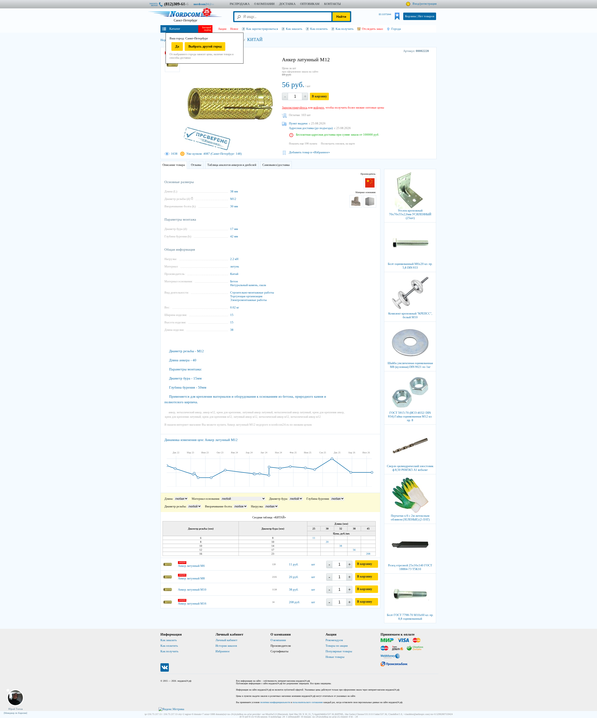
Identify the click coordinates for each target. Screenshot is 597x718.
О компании (278, 640)
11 (313, 538)
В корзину (319, 96)
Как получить (169, 651)
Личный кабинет (226, 640)
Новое (234, 29)
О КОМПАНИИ (264, 4)
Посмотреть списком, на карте (338, 143)
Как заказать (168, 640)
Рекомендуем (334, 640)
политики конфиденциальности (275, 702)
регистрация (428, 3)
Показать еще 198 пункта (303, 143)
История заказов (226, 645)
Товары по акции (337, 645)
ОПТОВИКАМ (309, 4)
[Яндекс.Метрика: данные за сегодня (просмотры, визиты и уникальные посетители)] (171, 709)
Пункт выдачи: (298, 123)
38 (340, 545)
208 (368, 553)
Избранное (222, 651)
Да (177, 46)
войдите (318, 107)
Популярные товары (339, 651)
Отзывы (196, 165)
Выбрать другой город (205, 46)
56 (354, 549)
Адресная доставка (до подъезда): (311, 128)
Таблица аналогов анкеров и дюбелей (231, 165)
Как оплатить (169, 645)
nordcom (207, 4)
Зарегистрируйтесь (294, 107)
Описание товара (174, 165)
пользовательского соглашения (308, 702)
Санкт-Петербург (186, 20)
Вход (416, 3)
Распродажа (240, 4)
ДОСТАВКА (287, 4)
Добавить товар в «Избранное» (309, 152)
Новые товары (335, 657)
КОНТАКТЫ (332, 4)
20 (327, 541)
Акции (222, 29)
